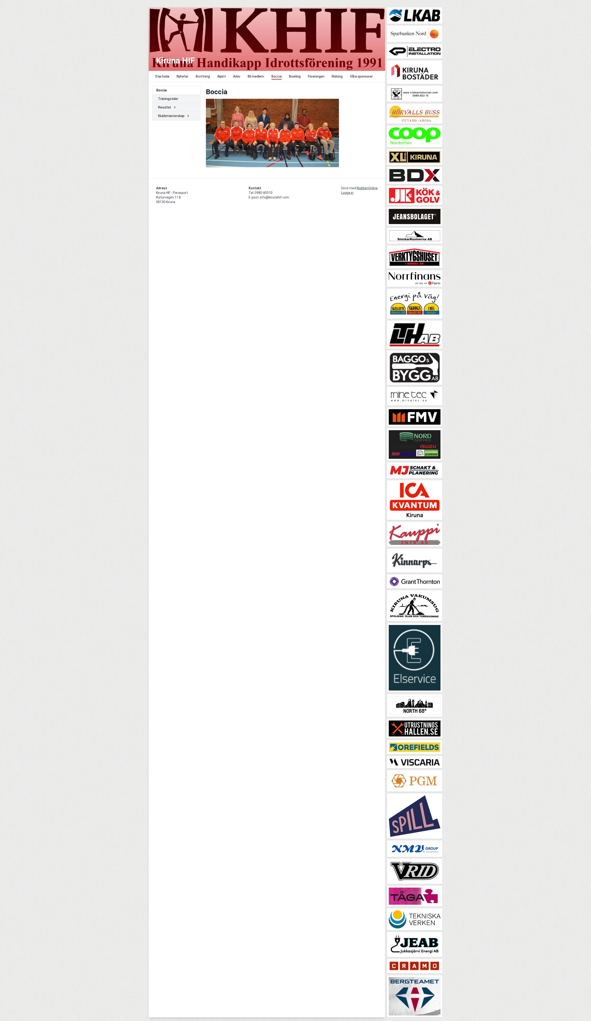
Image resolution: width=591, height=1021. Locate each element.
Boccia (161, 90)
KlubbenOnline (367, 188)
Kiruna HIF (175, 61)
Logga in (347, 193)
